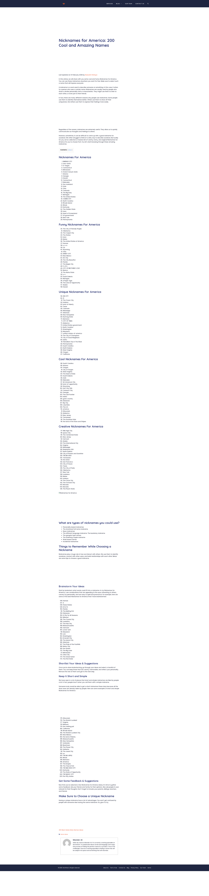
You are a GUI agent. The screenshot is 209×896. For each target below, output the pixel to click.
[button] (148, 4)
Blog (118, 3)
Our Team (128, 3)
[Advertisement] (89, 25)
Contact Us (139, 3)
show (70, 150)
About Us (105, 868)
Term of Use (113, 868)
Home (149, 868)
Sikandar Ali (77, 840)
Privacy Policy (134, 868)
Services (109, 3)
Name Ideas (64, 834)
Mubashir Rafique (91, 75)
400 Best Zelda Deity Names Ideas (71, 830)
